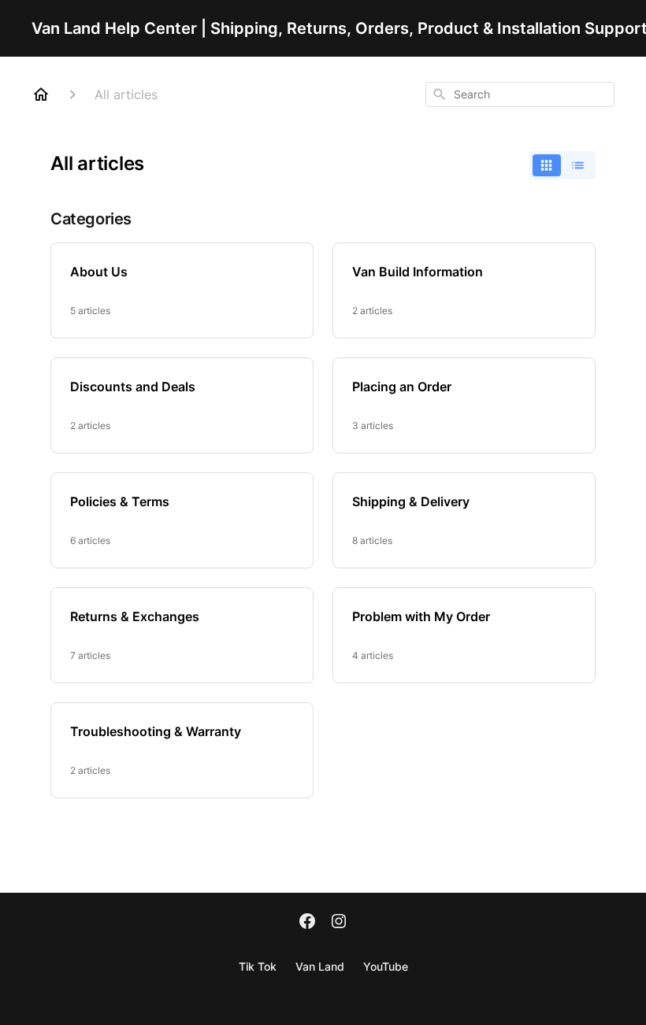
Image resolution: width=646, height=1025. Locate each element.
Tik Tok (258, 966)
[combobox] (519, 94)
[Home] (41, 94)
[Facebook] (307, 923)
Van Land (319, 966)
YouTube (385, 966)
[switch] (562, 165)
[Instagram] (338, 923)
